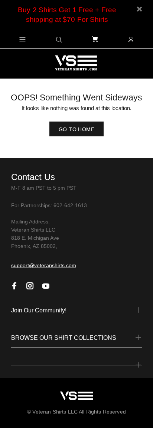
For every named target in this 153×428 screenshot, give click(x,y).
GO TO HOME (76, 129)
